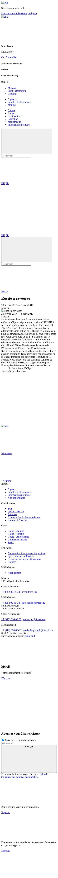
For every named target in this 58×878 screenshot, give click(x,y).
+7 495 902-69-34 (10, 592)
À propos (12, 99)
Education (13, 119)
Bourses (12, 562)
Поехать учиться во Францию (24, 559)
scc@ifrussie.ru (29, 592)
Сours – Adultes (16, 531)
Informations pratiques (19, 124)
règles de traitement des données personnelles (24, 775)
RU (3, 183)
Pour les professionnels (19, 102)
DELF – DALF (16, 511)
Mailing (12, 105)
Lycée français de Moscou (21, 556)
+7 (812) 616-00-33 (11, 619)
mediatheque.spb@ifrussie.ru (38, 630)
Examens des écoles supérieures (24, 517)
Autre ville (11, 57)
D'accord (5, 678)
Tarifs (11, 542)
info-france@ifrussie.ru (33, 602)
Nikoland (30, 636)
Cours (11, 113)
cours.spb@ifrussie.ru (34, 619)
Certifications (14, 116)
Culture (11, 110)
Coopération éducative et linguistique (26, 553)
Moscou (5, 13)
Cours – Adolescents (18, 536)
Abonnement (14, 572)
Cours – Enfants (16, 533)
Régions (33, 13)
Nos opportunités (16, 497)
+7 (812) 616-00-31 (11, 630)
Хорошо (5, 812)
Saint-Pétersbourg (19, 13)
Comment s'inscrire (17, 520)
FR (7, 183)
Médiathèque (14, 121)
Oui (3, 57)
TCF (10, 508)
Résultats (12, 514)
